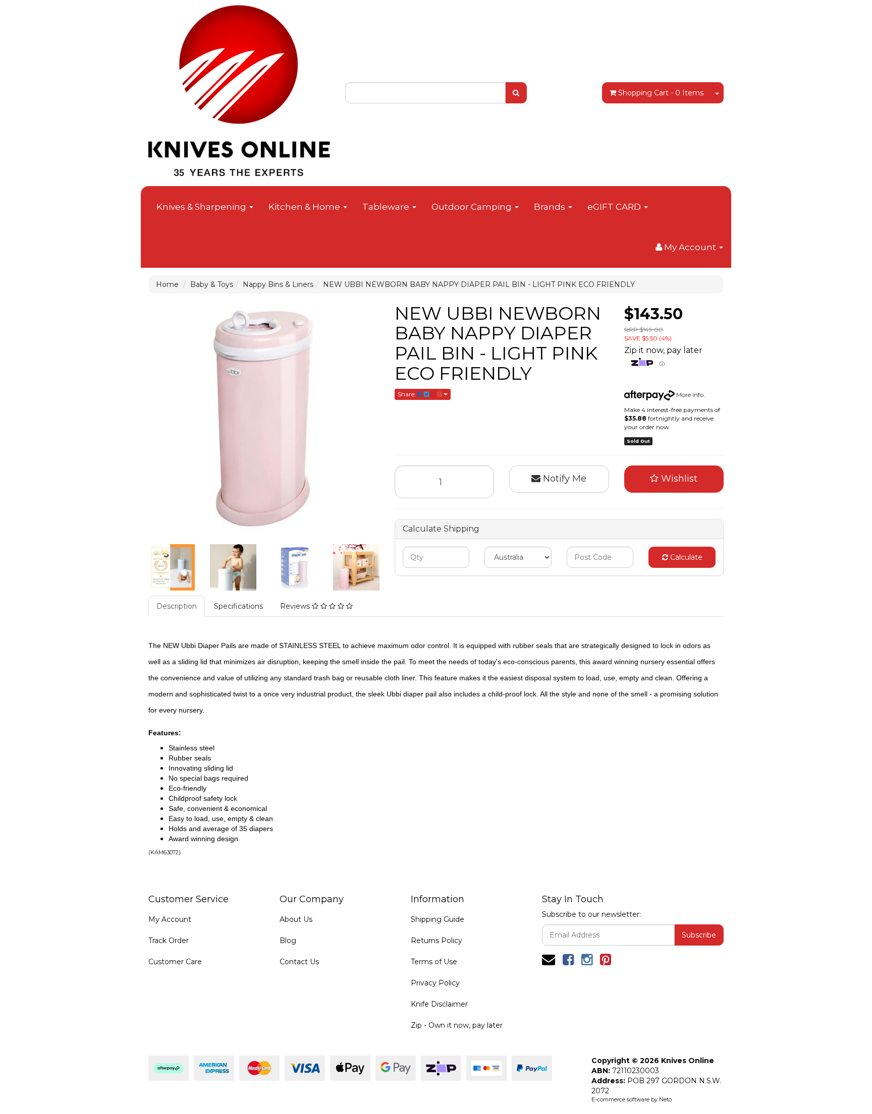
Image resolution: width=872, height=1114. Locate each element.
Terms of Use (434, 961)
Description (176, 606)
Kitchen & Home (305, 207)
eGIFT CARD (615, 207)
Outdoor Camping (472, 207)
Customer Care (175, 961)
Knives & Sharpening (202, 207)
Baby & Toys (211, 284)
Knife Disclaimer (439, 1004)
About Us (296, 919)
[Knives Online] (239, 87)
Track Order (168, 940)
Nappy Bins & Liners (278, 284)
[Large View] (171, 567)
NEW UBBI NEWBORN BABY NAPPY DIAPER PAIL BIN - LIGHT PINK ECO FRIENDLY (479, 284)
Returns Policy (436, 940)
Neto (665, 1099)
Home (167, 284)
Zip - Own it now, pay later (457, 1025)
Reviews (296, 606)
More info (689, 394)
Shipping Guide (437, 919)
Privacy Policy (435, 982)
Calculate (685, 557)
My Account (169, 919)
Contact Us (299, 961)
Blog (288, 940)
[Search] (516, 92)
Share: (407, 394)
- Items (660, 92)
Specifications (238, 606)
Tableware (386, 207)
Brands (550, 207)
